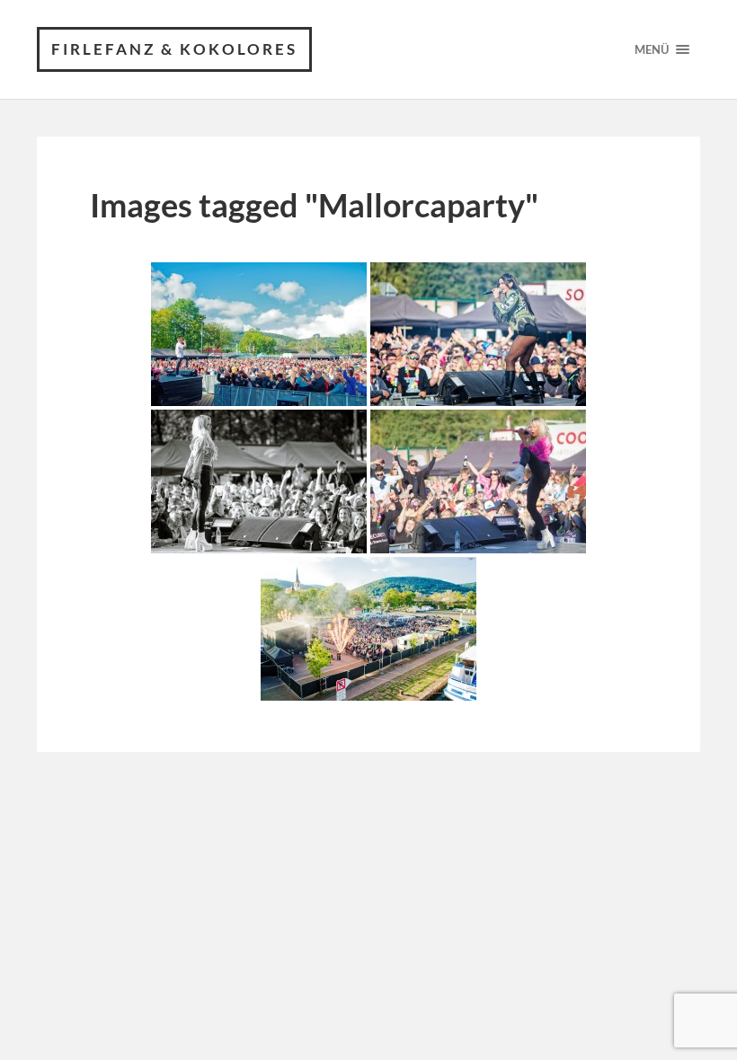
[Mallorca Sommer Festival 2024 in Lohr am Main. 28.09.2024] (368, 629)
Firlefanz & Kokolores (174, 49)
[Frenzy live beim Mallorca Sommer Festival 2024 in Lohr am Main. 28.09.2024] (478, 334)
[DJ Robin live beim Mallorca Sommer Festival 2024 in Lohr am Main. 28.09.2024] (259, 334)
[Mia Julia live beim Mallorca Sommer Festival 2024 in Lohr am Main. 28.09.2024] (259, 481)
